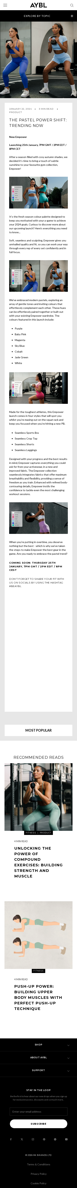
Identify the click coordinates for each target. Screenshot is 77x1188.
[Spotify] (55, 1139)
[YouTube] (66, 1139)
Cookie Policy (38, 1183)
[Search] (72, 5)
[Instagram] (33, 1139)
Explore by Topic (37, 15)
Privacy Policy (39, 1173)
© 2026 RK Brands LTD (38, 1155)
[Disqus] (38, 649)
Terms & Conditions (38, 1164)
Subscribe (38, 1123)
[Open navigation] (5, 5)
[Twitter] (22, 1139)
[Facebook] (11, 1139)
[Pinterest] (44, 1139)
